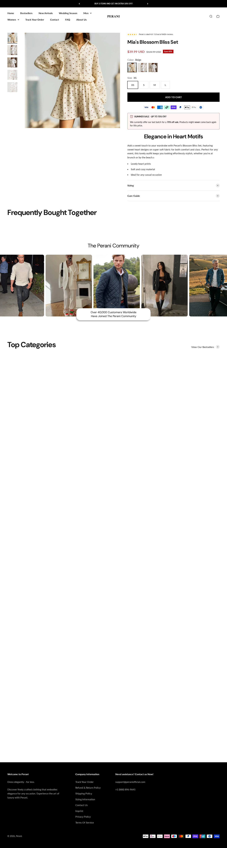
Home (10, 13)
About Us (81, 19)
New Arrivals (46, 13)
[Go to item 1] (12, 38)
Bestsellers (26, 13)
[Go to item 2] (12, 50)
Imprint (79, 810)
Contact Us (81, 805)
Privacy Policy (83, 816)
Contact (54, 19)
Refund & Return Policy (88, 787)
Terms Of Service (84, 822)
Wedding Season (68, 13)
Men (85, 13)
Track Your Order (34, 19)
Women (11, 19)
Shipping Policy (83, 793)
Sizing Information (85, 799)
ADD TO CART (173, 97)
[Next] (147, 3)
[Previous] (79, 3)
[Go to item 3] (12, 62)
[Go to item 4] (12, 75)
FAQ (67, 19)
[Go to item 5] (12, 87)
